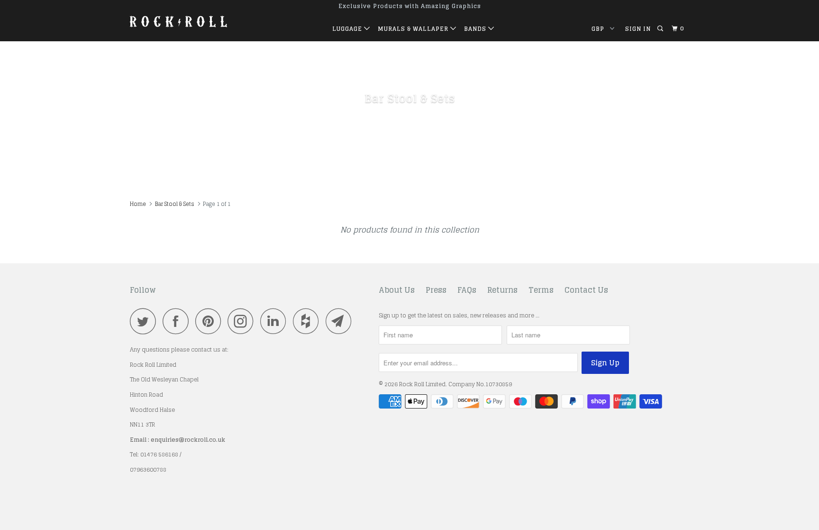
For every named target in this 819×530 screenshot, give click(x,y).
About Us (397, 290)
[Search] (660, 29)
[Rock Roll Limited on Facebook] (178, 321)
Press (436, 290)
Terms (541, 290)
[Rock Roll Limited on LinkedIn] (275, 321)
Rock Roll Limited (422, 384)
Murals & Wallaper (414, 29)
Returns (502, 290)
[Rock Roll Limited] (178, 21)
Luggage (348, 29)
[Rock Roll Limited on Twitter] (145, 321)
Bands (476, 29)
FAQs (466, 290)
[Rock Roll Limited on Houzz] (308, 321)
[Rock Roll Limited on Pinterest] (210, 321)
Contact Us (586, 290)
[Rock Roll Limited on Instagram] (243, 321)
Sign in (638, 29)
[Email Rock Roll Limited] (341, 321)
